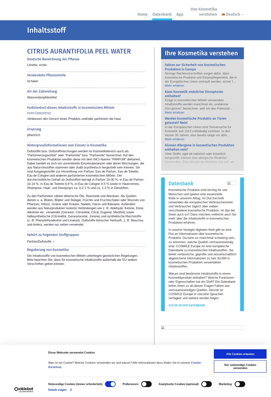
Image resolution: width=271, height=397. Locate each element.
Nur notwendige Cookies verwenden (240, 366)
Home (142, 14)
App (179, 14)
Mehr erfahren (174, 85)
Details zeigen (57, 389)
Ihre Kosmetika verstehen (204, 12)
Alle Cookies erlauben (240, 354)
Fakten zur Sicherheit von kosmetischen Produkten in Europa (195, 67)
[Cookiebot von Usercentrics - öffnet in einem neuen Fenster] (24, 390)
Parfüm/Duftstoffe (39, 241)
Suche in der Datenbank (186, 305)
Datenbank (162, 14)
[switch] (146, 384)
